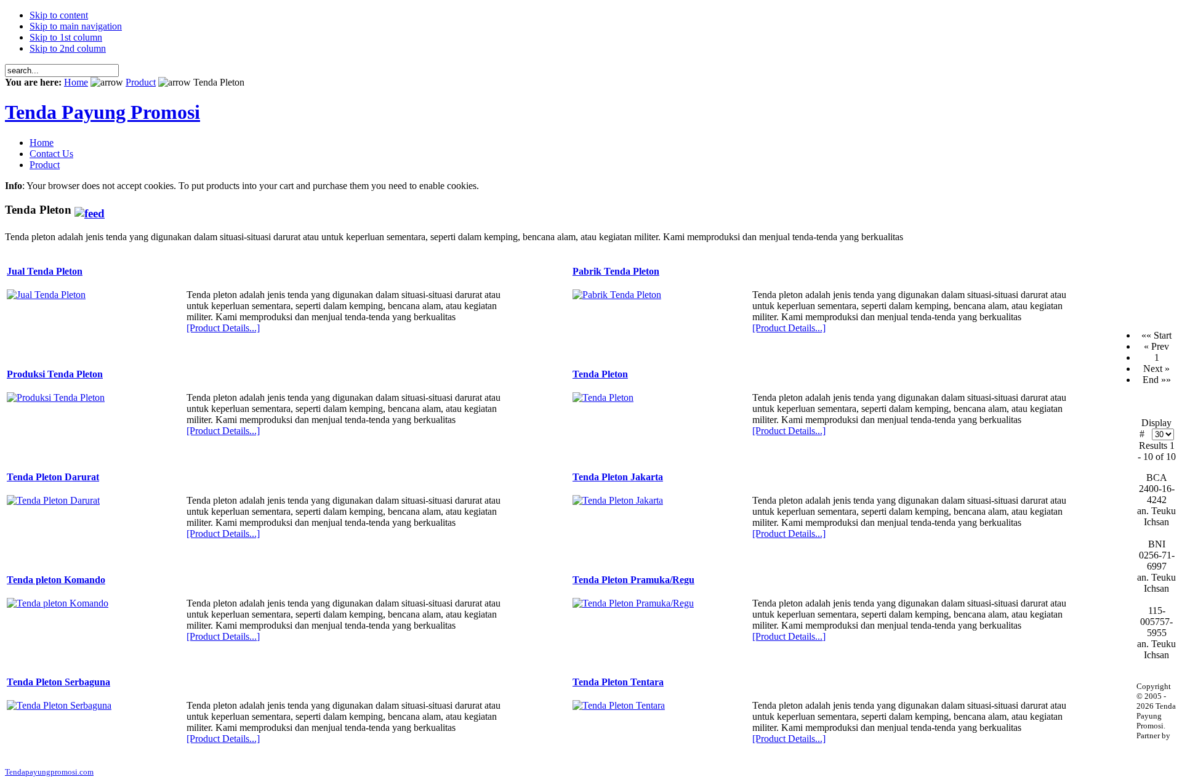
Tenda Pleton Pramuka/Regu (633, 579)
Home (76, 82)
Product (141, 82)
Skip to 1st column (66, 37)
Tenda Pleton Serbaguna (58, 682)
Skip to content (59, 15)
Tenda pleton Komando (56, 579)
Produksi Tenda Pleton (55, 374)
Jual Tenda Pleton (44, 271)
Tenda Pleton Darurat (53, 477)
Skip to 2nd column (68, 48)
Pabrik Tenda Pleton (616, 271)
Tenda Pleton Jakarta (618, 477)
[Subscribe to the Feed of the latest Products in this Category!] (89, 209)
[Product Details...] (223, 328)
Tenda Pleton (600, 374)
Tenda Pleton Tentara (618, 682)
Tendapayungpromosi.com (49, 771)
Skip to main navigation (76, 26)
